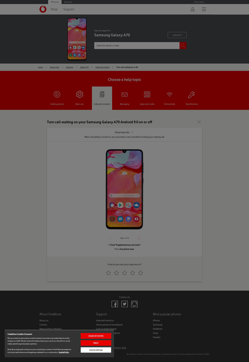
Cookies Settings (96, 350)
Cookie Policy (64, 352)
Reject (95, 343)
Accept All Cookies (95, 336)
